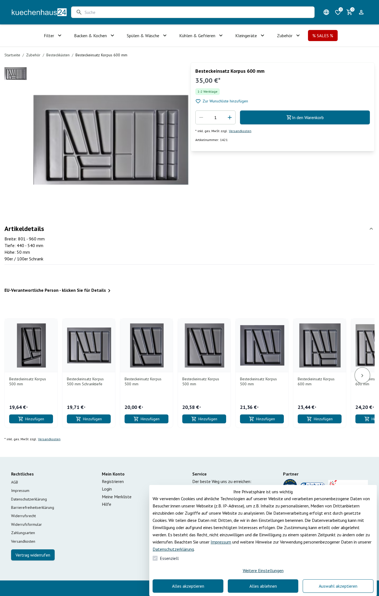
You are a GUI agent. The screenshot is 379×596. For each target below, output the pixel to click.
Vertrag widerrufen (33, 555)
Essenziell (169, 558)
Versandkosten (240, 131)
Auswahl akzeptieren (338, 586)
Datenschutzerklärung (173, 549)
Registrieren (113, 481)
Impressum (221, 542)
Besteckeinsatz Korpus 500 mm (27, 381)
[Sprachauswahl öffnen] (326, 12)
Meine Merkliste (117, 496)
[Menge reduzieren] (201, 117)
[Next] (362, 375)
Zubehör (33, 54)
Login (107, 489)
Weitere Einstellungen (263, 570)
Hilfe (106, 504)
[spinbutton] (215, 117)
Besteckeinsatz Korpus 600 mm (316, 381)
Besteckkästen (58, 54)
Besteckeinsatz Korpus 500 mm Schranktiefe (85, 381)
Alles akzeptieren (188, 586)
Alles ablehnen (263, 586)
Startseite (12, 54)
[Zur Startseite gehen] (39, 12)
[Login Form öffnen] (361, 12)
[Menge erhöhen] (229, 117)
